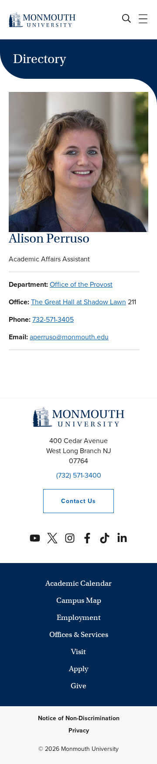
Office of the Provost (81, 284)
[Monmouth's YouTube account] (35, 538)
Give (78, 685)
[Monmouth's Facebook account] (87, 538)
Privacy (78, 730)
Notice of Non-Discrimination (78, 718)
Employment (79, 617)
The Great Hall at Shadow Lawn (78, 302)
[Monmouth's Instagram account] (70, 538)
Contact (69, 501)
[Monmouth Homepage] (42, 19)
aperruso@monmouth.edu (69, 337)
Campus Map (78, 600)
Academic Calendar (78, 583)
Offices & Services (78, 634)
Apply (78, 668)
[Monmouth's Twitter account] (52, 538)
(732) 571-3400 (78, 475)
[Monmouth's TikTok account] (104, 538)
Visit (78, 651)
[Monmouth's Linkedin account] (122, 538)
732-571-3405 (53, 319)
